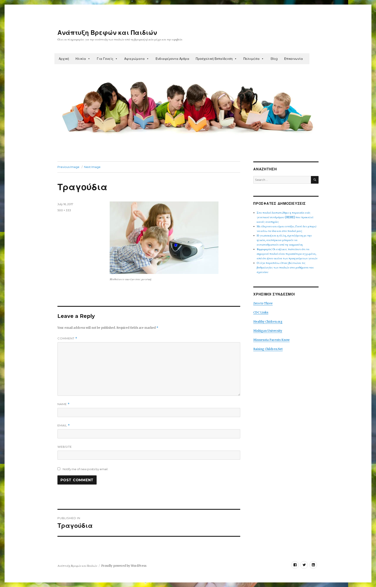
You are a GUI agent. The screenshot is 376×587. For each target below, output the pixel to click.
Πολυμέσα (251, 59)
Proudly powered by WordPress (123, 566)
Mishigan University (267, 331)
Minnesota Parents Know (271, 340)
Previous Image (68, 167)
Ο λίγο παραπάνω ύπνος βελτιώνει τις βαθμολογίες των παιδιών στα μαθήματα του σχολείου (285, 267)
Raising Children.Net (268, 349)
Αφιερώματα (134, 59)
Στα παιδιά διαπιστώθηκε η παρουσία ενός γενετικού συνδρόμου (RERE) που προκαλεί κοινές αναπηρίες (285, 217)
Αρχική (64, 59)
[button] (88, 58)
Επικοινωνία (293, 59)
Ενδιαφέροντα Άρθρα (172, 59)
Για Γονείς (105, 59)
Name (63, 404)
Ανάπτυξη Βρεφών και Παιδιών (107, 32)
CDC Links (260, 312)
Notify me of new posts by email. (85, 469)
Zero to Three (263, 303)
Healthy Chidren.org (267, 322)
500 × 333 (64, 210)
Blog (274, 59)
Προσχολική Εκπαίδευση (214, 59)
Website (64, 446)
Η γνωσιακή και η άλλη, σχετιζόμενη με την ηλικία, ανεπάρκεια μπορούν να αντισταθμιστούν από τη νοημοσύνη (284, 240)
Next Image (92, 167)
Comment (67, 338)
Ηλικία (81, 59)
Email (63, 425)
